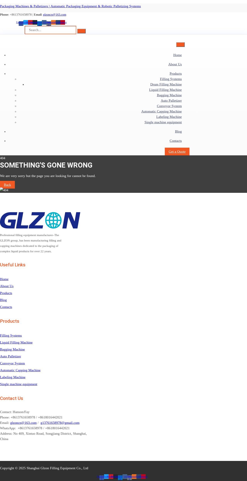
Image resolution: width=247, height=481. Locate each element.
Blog (178, 131)
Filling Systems (171, 79)
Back (7, 185)
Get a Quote (177, 151)
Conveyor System (169, 106)
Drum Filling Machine (166, 84)
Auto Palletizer (171, 100)
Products (176, 73)
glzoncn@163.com (54, 14)
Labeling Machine (169, 117)
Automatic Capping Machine (161, 111)
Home (177, 55)
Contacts (176, 141)
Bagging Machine (169, 95)
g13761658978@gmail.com (60, 423)
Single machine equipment (163, 122)
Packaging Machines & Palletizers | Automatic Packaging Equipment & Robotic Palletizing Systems (70, 6)
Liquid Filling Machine (165, 90)
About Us (175, 64)
